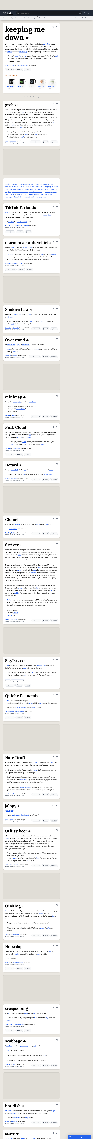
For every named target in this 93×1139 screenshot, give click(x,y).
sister (37, 349)
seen (49, 951)
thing (46, 1018)
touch (19, 437)
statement (26, 345)
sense (51, 470)
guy (39, 567)
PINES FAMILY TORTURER (22, 226)
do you (18, 409)
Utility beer (8, 865)
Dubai (32, 321)
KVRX (21, 263)
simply (27, 1117)
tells (19, 402)
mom (11, 529)
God (26, 134)
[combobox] (49, 13)
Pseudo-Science (44, 18)
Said (49, 215)
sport (36, 770)
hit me (15, 529)
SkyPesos (7, 679)
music (22, 112)
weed (42, 928)
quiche (17, 707)
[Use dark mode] (88, 13)
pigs (48, 928)
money (10, 444)
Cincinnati (23, 780)
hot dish (7, 1122)
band (36, 134)
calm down (48, 474)
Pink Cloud (8, 448)
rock (54, 122)
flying (38, 524)
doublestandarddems (22, 65)
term (12, 247)
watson (12, 819)
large (53, 1111)
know (23, 409)
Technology (31, 18)
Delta (7, 665)
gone (19, 570)
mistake (9, 317)
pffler (14, 794)
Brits (12, 324)
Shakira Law (8, 328)
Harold (10, 615)
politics (16, 593)
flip (47, 524)
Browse (17, 18)
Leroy (8, 349)
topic (18, 345)
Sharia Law (17, 314)
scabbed (9, 1046)
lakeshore (16, 865)
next (34, 1013)
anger (52, 762)
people (41, 913)
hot (19, 1117)
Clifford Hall (14, 1122)
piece (31, 703)
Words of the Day (8, 18)
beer (11, 836)
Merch (28, 69)
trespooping (8, 1024)
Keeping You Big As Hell (13, 197)
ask (25, 56)
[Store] (84, 13)
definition (46, 44)
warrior (53, 254)
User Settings (86, 18)
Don (8, 1050)
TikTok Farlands (9, 226)
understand (11, 345)
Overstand (8, 356)
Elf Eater (15, 356)
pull (13, 815)
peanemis (23, 707)
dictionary (23, 51)
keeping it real (22, 194)
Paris (34, 672)
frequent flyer (41, 665)
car (12, 810)
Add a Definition (74, 18)
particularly (24, 1046)
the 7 (14, 352)
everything (32, 402)
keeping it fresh (42, 197)
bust (53, 916)
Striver (7, 619)
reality (28, 437)
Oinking (7, 935)
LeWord (14, 415)
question (18, 56)
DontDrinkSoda (15, 935)
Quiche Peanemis (9, 712)
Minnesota (8, 1111)
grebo (6, 141)
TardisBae (14, 533)
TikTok (7, 212)
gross (44, 1055)
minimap (7, 415)
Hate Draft (8, 794)
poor (24, 668)
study (20, 588)
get (56, 56)
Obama (15, 613)
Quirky (7, 700)
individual (14, 470)
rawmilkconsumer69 (17, 962)
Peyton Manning (25, 787)
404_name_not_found (18, 679)
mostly (15, 402)
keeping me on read (26, 184)
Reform (28, 314)
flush (35, 1018)
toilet (26, 1013)
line (42, 254)
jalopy (6, 819)
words (9, 51)
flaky (35, 1046)
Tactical (10, 254)
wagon (25, 247)
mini (30, 247)
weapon (17, 524)
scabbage (7, 1064)
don (25, 675)
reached (11, 222)
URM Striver (14, 619)
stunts (27, 815)
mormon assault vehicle (11, 263)
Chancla (7, 533)
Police (7, 911)
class (19, 555)
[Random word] (80, 13)
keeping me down (10, 65)
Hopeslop (7, 962)
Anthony (9, 600)
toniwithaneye (17, 448)
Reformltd (16, 328)
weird (45, 215)
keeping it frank (29, 197)
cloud (42, 444)
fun (37, 588)
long (25, 470)
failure (33, 573)
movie (33, 707)
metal (22, 137)
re (30, 435)
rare (38, 954)
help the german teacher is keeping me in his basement (23, 192)
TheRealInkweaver (19, 1024)
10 (28, 861)
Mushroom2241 (20, 712)
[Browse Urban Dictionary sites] (9, 13)
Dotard (7, 478)
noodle (15, 1117)
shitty (8, 810)
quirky (41, 703)
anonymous (14, 478)
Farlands (24, 222)
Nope (15, 858)
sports (36, 762)
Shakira (42, 321)
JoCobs (14, 1064)
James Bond (20, 815)
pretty (24, 442)
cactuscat (13, 141)
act (9, 1013)
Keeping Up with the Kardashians (40, 194)
